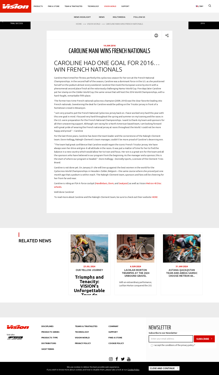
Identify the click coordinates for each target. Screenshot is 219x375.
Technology (93, 6)
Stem (111, 183)
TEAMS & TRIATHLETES (86, 326)
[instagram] (110, 359)
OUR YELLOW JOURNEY (89, 270)
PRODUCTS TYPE (49, 338)
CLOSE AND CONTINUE (162, 368)
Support (125, 6)
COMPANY (113, 326)
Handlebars (101, 183)
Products (38, 6)
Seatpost (123, 183)
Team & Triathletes (73, 6)
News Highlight (82, 17)
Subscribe (202, 339)
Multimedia (119, 17)
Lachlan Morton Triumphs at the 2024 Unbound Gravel (135, 273)
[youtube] (128, 359)
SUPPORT (113, 332)
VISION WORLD (82, 338)
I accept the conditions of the (174, 345)
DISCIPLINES (47, 326)
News (102, 17)
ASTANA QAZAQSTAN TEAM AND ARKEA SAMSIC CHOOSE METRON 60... (181, 273)
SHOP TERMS (47, 349)
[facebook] (116, 359)
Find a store (53, 6)
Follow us (139, 17)
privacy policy (187, 345)
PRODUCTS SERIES (50, 332)
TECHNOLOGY (82, 332)
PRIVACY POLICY (83, 343)
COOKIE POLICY (116, 343)
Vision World (110, 6)
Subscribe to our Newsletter (163, 333)
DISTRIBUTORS (48, 343)
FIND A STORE (115, 338)
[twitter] (122, 359)
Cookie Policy (133, 369)
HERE (155, 197)
